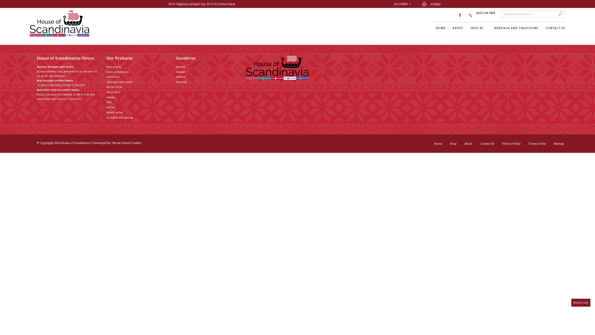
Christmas (112, 76)
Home (438, 143)
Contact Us (487, 143)
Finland (180, 76)
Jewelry (110, 97)
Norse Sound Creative (126, 143)
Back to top (581, 302)
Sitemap (558, 143)
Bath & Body (113, 66)
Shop (453, 143)
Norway (180, 66)
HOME (441, 28)
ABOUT (458, 28)
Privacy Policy (511, 143)
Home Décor (113, 92)
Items (435, 4)
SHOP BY (476, 28)
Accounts (401, 4)
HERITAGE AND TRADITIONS (516, 28)
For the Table (114, 87)
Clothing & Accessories (119, 82)
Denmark (181, 82)
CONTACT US (555, 28)
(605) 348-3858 (485, 13)
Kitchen (110, 107)
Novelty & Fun (114, 112)
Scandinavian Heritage (119, 117)
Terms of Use (537, 143)
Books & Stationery (117, 72)
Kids (109, 102)
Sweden (180, 72)
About (468, 143)
